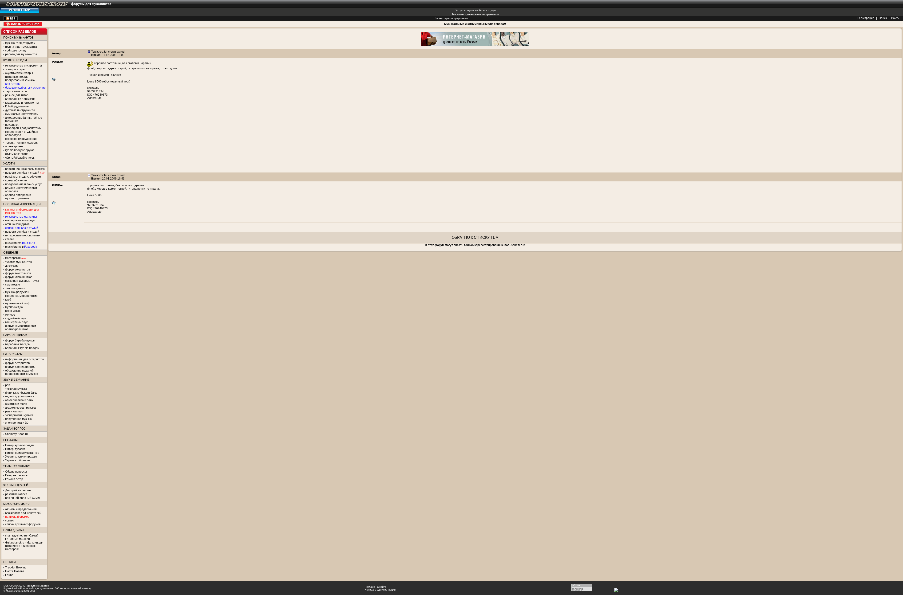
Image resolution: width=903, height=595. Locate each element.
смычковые (12, 284)
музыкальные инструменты (23, 65)
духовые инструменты (20, 110)
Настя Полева (14, 571)
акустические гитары (19, 73)
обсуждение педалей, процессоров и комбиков (21, 372)
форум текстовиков (18, 273)
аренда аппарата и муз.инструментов (18, 196)
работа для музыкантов (21, 54)
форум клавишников (18, 277)
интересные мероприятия (22, 235)
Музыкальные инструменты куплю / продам (475, 24)
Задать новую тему (23, 24)
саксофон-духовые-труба (22, 280)
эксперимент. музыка (19, 415)
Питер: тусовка (15, 449)
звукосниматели (16, 91)
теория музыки (15, 288)
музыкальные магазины (21, 216)
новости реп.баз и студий (22, 231)
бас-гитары (12, 84)
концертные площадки (20, 220)
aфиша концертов (17, 224)
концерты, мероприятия (21, 296)
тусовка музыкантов (18, 262)
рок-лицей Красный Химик (22, 498)
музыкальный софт (18, 303)
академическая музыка (20, 407)
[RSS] (11, 19)
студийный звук (15, 318)
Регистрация (865, 18)
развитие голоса (16, 494)
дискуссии (12, 265)
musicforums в (21, 246)
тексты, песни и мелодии (22, 142)
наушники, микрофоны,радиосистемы (23, 126)
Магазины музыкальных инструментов (475, 14)
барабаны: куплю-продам (22, 348)
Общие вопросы (16, 471)
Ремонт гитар (14, 479)
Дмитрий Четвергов (18, 490)
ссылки (10, 520)
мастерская (13, 258)
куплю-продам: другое (20, 150)
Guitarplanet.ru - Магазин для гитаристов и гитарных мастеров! (24, 546)
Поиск (883, 18)
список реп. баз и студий (21, 228)
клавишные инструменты (22, 102)
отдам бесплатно (16, 154)
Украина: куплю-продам (21, 456)
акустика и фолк (16, 404)
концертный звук (16, 322)
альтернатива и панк (19, 400)
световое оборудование (21, 139)
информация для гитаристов (24, 359)
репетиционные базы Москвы (25, 169)
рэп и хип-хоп (14, 411)
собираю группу (15, 50)
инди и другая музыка (19, 396)
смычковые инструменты (22, 114)
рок (7, 385)
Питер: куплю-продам (19, 445)
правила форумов (17, 516)
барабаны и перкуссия (20, 99)
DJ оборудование (17, 106)
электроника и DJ (16, 422)
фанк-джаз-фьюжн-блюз (21, 392)
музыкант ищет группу (20, 43)
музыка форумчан (17, 292)
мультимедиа (14, 307)
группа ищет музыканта (21, 46)
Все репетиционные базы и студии (475, 10)
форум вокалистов (17, 269)
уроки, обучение (16, 180)
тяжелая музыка (16, 389)
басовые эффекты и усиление (25, 87)
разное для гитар (16, 95)
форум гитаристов (17, 363)
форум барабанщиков (20, 340)
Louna (9, 575)
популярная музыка (18, 419)
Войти (895, 18)
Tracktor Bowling (16, 567)
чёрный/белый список (19, 157)
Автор (56, 53)
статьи (9, 239)
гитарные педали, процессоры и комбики (20, 78)
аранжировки (14, 146)
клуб (8, 299)
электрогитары (15, 69)
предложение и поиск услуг (23, 184)
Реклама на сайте (375, 586)
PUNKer (57, 61)
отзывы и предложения (21, 509)
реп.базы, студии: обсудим (23, 176)
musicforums (22, 243)
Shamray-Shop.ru (16, 434)
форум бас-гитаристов (20, 366)
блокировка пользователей (23, 513)
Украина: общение (17, 460)
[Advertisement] (475, 139)
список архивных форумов (22, 524)
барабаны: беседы (17, 344)
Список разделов (19, 31)
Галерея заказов (16, 475)
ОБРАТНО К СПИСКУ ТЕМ (475, 237)
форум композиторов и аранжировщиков (20, 327)
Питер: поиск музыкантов (22, 452)
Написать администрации (380, 589)
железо (10, 314)
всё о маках (12, 311)
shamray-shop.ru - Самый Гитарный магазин (22, 537)
